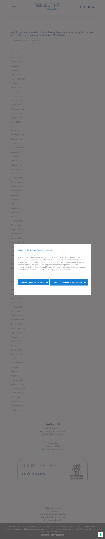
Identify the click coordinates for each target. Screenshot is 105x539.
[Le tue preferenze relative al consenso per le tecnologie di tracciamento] (100, 534)
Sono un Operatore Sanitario (32, 282)
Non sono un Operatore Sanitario (68, 282)
